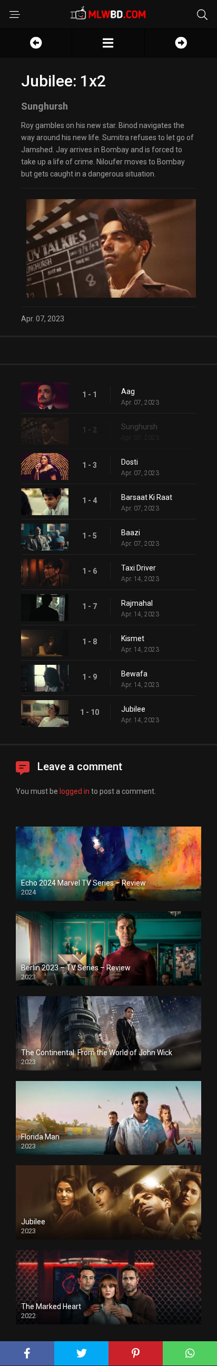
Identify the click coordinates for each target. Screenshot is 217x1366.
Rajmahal (137, 603)
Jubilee (133, 709)
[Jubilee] (108, 43)
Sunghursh (139, 426)
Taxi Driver (138, 568)
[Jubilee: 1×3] (181, 43)
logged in (75, 791)
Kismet (132, 638)
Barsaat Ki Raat (146, 497)
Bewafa (134, 674)
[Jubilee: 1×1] (36, 43)
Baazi (130, 532)
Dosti (129, 462)
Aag (128, 391)
